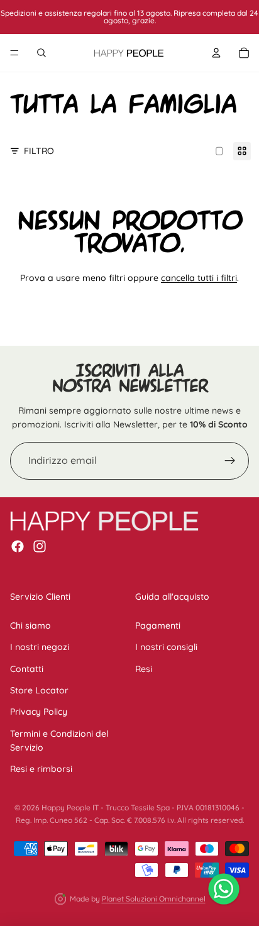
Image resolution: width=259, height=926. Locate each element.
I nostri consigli (166, 647)
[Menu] (14, 52)
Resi (143, 668)
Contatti (26, 668)
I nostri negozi (39, 647)
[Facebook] (17, 546)
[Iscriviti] (230, 461)
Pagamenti (157, 625)
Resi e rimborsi (41, 768)
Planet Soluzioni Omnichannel (154, 898)
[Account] (216, 53)
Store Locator (39, 689)
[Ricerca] (41, 53)
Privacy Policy (38, 711)
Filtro (39, 151)
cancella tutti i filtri (199, 278)
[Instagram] (39, 546)
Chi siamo (30, 625)
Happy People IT (70, 807)
